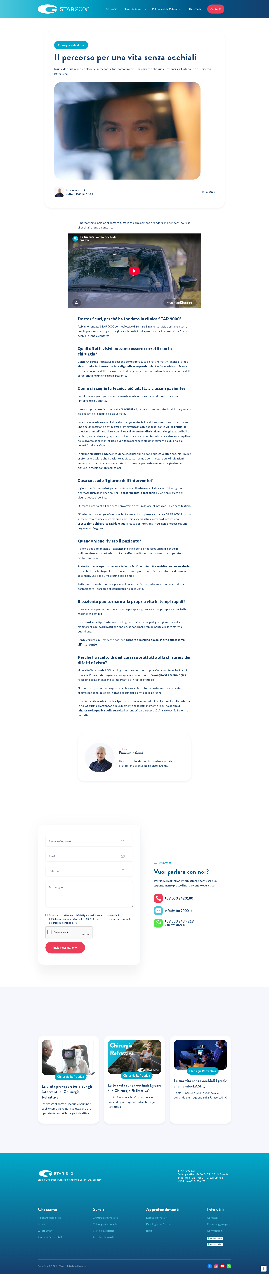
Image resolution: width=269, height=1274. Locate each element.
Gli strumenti (46, 1230)
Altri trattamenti (103, 1237)
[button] (111, 8)
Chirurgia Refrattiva (134, 8)
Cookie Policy (216, 1244)
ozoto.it (85, 1266)
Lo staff (43, 1224)
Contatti (215, 8)
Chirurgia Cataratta (105, 1224)
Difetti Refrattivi (157, 1217)
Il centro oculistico (49, 1217)
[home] (71, 9)
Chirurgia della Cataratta (166, 8)
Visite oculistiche (103, 1230)
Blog (149, 1230)
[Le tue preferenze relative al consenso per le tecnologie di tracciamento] (264, 1269)
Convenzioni (215, 1230)
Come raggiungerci (219, 1224)
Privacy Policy (216, 1238)
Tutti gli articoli (213, 1023)
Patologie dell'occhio (159, 1224)
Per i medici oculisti (50, 1237)
